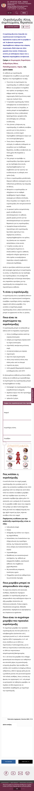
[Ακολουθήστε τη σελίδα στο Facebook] (6, 773)
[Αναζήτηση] (16, 13)
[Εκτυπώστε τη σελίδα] (27, 773)
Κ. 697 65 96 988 (21, 9)
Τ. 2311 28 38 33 (11, 9)
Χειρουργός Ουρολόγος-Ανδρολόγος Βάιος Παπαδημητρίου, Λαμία (17, 63)
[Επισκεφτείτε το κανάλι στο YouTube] (13, 773)
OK (17, 788)
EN (10, 13)
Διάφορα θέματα (9, 754)
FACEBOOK (8, 761)
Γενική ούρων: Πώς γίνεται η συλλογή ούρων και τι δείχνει (16, 732)
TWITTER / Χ (25, 761)
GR (8, 13)
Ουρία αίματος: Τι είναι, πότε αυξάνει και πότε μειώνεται (16, 744)
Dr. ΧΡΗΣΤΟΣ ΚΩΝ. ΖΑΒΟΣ (17, 2)
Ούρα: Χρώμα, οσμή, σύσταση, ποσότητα (14, 738)
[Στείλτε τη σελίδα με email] (20, 773)
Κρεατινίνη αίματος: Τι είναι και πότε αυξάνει (16, 750)
